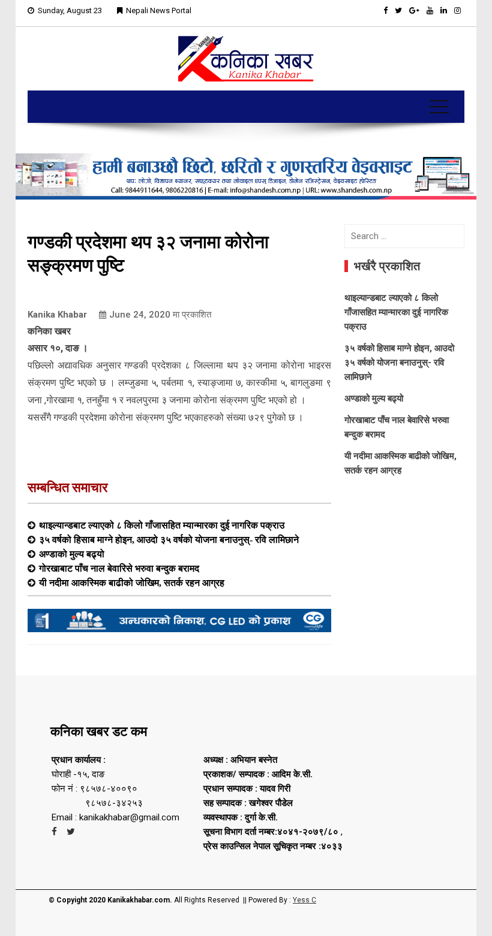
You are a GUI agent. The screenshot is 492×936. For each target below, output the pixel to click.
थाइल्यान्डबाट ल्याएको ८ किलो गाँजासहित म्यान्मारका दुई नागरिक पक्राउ (161, 525)
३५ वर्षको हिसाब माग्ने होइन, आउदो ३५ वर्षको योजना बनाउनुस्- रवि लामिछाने (169, 539)
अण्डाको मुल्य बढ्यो (71, 553)
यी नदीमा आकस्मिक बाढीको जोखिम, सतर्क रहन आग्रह (131, 582)
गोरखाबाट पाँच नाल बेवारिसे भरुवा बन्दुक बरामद (119, 568)
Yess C (304, 900)
